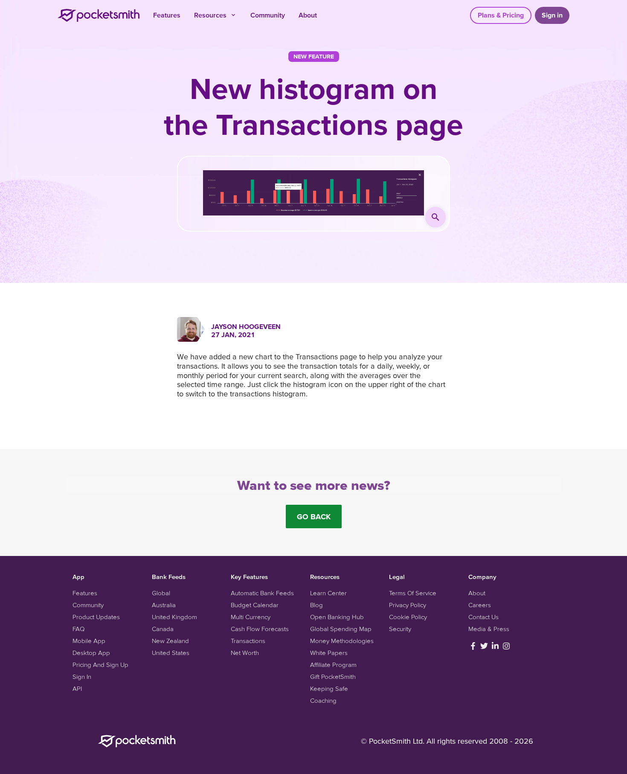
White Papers (329, 652)
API (77, 688)
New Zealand (170, 640)
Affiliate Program (333, 664)
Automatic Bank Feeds (262, 593)
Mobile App (89, 640)
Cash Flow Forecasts (260, 628)
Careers (479, 604)
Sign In (82, 676)
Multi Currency (250, 616)
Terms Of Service (412, 593)
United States (170, 652)
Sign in (552, 15)
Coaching (323, 700)
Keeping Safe (329, 688)
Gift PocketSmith (333, 676)
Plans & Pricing (501, 15)
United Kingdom (174, 616)
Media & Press (488, 628)
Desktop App (91, 652)
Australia (164, 604)
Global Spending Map (341, 628)
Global (161, 593)
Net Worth (245, 652)
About (308, 15)
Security (400, 628)
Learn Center (328, 593)
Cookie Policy (408, 616)
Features (166, 15)
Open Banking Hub (337, 616)
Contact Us (483, 616)
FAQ (78, 628)
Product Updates (96, 616)
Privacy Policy (407, 604)
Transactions (248, 640)
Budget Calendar (255, 604)
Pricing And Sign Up (100, 664)
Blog (316, 604)
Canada (163, 628)
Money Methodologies (342, 640)
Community (267, 15)
